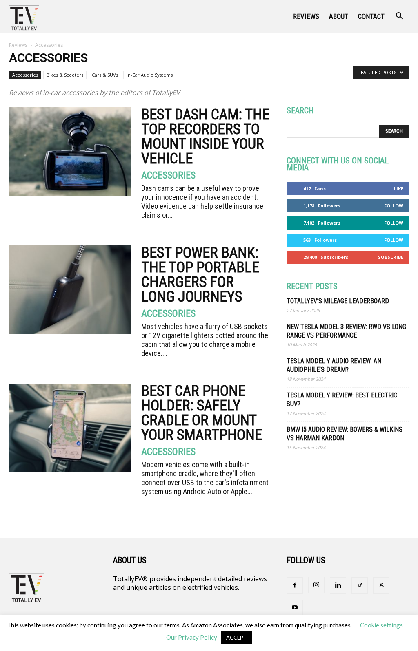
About (338, 16)
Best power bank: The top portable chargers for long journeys (200, 274)
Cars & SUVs (105, 75)
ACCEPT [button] (236, 637)
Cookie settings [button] (381, 625)
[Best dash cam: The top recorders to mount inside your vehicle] (70, 151)
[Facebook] (295, 585)
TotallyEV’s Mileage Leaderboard (338, 301)
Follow (393, 206)
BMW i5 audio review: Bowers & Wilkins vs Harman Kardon (344, 434)
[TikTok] (359, 585)
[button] (399, 16)
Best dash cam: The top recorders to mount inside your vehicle (205, 136)
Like (398, 188)
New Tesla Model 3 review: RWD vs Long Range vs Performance (346, 331)
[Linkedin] (338, 585)
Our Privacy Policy (191, 637)
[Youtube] (295, 608)
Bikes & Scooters (65, 75)
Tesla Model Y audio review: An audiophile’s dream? (334, 365)
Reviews (306, 16)
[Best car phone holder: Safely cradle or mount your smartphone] (70, 428)
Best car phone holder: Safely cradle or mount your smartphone (201, 413)
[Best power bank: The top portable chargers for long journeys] (70, 289)
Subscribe (390, 257)
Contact (371, 16)
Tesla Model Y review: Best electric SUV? (342, 399)
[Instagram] (316, 585)
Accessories (25, 75)
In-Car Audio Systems (150, 75)
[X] (381, 585)
